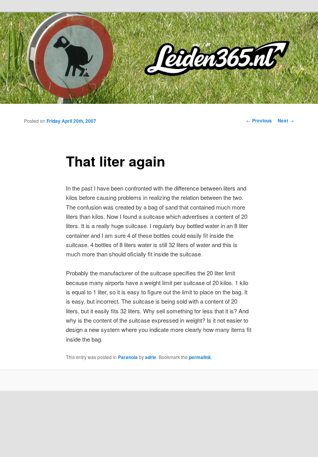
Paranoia (128, 357)
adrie (150, 357)
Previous (259, 120)
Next (286, 120)
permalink (200, 357)
